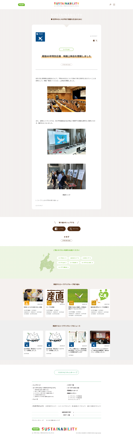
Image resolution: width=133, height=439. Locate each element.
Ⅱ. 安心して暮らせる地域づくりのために (42, 391)
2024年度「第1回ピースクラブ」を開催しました (55, 349)
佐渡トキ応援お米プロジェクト (94, 406)
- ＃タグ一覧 (70, 385)
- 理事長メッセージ (72, 390)
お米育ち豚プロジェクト (50, 406)
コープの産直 (50, 307)
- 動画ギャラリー (71, 393)
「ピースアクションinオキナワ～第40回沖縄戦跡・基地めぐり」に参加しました (100, 350)
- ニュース (35, 399)
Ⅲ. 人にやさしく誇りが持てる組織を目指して (43, 393)
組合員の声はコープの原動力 (100, 307)
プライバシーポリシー (37, 420)
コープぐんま (66, 49)
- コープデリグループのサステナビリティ (44, 388)
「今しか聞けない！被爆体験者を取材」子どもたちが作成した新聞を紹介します (77, 350)
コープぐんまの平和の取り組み (46, 200)
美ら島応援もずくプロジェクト (79, 406)
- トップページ (36, 385)
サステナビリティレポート (66, 372)
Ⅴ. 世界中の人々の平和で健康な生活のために (43, 396)
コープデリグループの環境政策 (75, 396)
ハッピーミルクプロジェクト (64, 406)
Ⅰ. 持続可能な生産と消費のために (41, 389)
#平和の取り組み (66, 64)
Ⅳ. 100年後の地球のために (39, 395)
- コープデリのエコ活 (72, 388)
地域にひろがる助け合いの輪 (33, 307)
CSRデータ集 (66, 415)
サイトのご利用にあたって (52, 420)
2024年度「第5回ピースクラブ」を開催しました (32, 349)
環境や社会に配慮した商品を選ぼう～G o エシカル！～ (77, 308)
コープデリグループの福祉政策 (75, 397)
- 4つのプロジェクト (38, 406)
